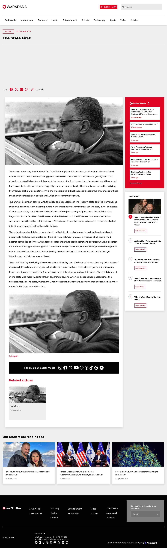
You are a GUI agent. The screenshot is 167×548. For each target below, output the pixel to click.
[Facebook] (11, 89)
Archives (110, 517)
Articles (134, 20)
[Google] (96, 367)
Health (55, 20)
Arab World (10, 20)
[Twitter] (16, 89)
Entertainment (70, 20)
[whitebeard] (150, 543)
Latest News (112, 508)
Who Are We (8, 537)
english (105, 7)
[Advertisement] (83, 66)
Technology (99, 20)
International (26, 20)
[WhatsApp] (82, 367)
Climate (85, 20)
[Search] (123, 7)
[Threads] (86, 367)
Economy (42, 20)
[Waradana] (15, 7)
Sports (113, 20)
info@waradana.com (43, 537)
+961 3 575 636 (61, 537)
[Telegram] (102, 367)
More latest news (136, 183)
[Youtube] (76, 367)
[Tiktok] (91, 367)
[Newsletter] (157, 514)
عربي (114, 6)
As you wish (112, 513)
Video (123, 20)
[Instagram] (60, 367)
